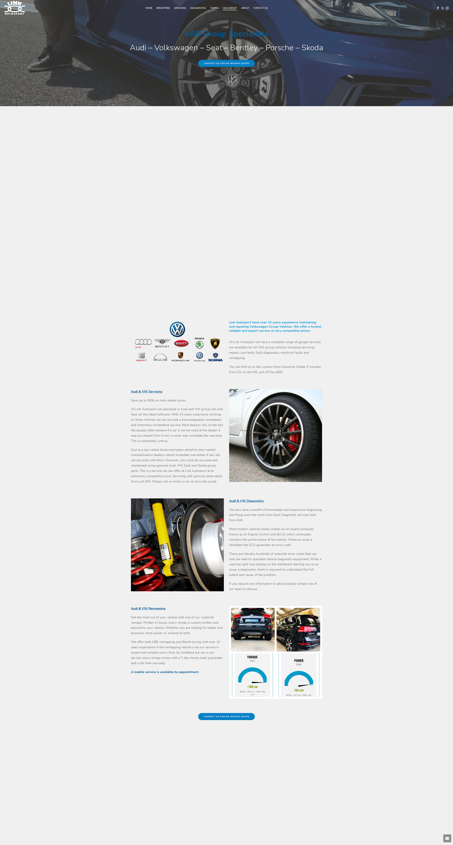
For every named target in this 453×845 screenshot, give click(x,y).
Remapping (163, 8)
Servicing (180, 8)
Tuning (214, 8)
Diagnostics (198, 8)
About (245, 8)
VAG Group (230, 8)
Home (148, 8)
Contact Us (260, 8)
